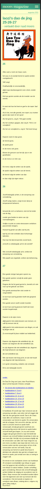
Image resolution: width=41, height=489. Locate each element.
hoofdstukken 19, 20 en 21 (14, 404)
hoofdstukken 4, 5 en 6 (13, 390)
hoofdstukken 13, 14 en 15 (14, 399)
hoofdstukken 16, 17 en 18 (14, 401)
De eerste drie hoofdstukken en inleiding (19, 388)
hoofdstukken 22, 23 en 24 (14, 407)
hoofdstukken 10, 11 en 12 (14, 396)
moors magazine (16, 6)
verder (5, 377)
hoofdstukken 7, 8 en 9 (13, 393)
